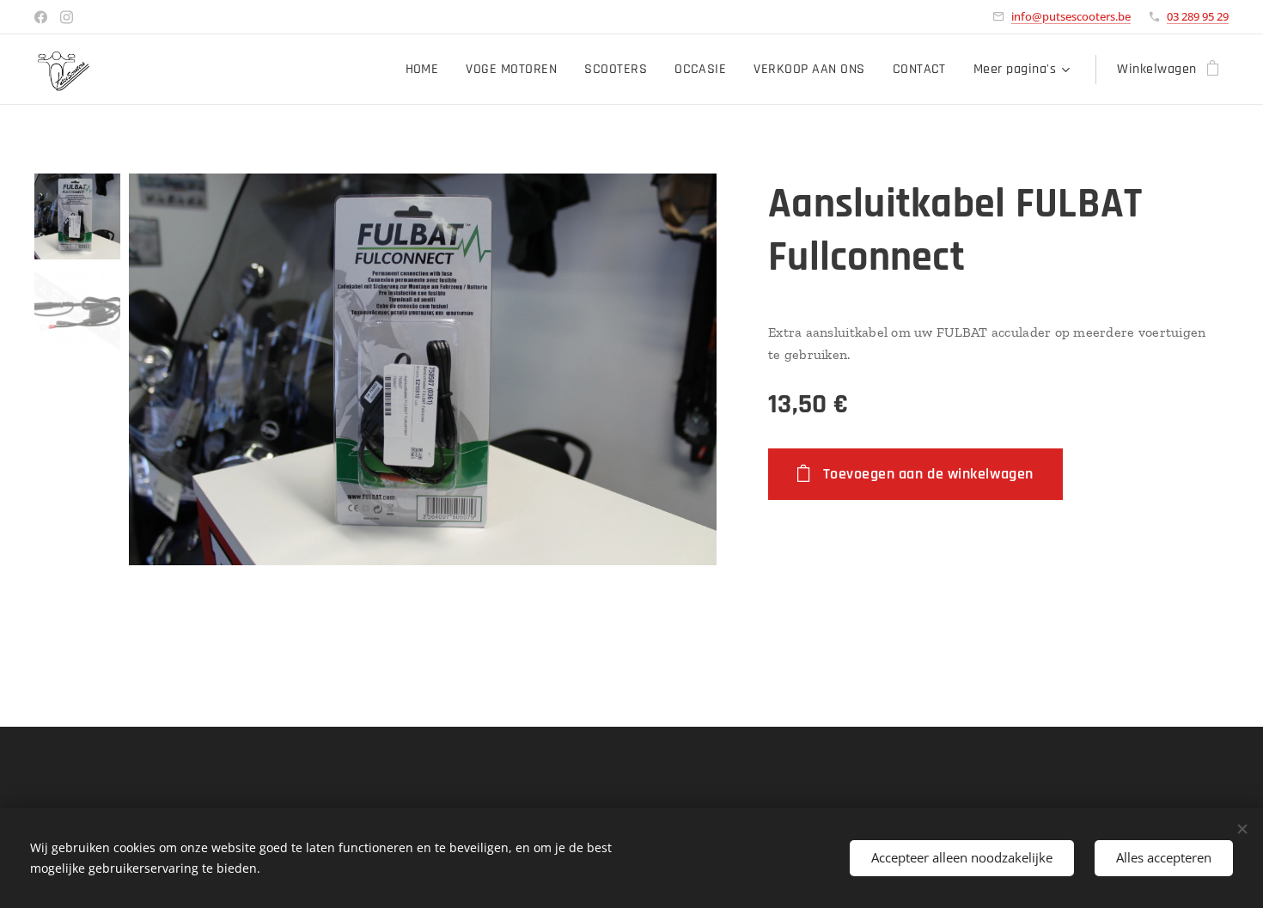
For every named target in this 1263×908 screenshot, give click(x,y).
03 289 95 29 (1198, 16)
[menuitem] (427, 69)
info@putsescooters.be (1071, 16)
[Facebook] (41, 17)
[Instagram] (66, 17)
